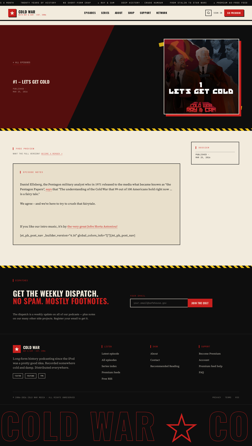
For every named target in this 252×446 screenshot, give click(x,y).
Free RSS (107, 378)
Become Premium (210, 353)
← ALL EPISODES (21, 62)
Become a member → (51, 153)
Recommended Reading (164, 366)
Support (145, 13)
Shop (131, 13)
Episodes (90, 13)
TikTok (18, 376)
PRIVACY (216, 397)
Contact (155, 360)
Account (204, 360)
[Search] (208, 13)
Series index (109, 366)
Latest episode (110, 353)
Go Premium (234, 13)
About (119, 13)
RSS (237, 397)
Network (161, 13)
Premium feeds (111, 372)
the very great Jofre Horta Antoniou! (92, 226)
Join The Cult (200, 303)
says (49, 189)
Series (105, 13)
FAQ (201, 372)
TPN (42, 376)
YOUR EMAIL (138, 296)
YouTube (30, 376)
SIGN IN (218, 13)
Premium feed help (210, 366)
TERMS (228, 397)
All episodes (109, 360)
